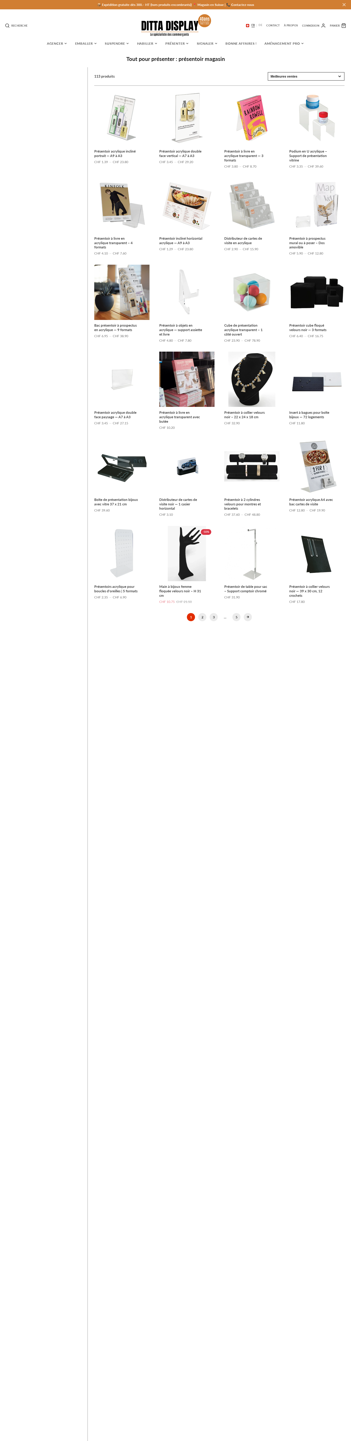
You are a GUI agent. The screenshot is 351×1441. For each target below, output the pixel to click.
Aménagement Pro (282, 43)
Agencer (55, 43)
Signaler (205, 43)
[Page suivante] (248, 617)
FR (253, 25)
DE (260, 25)
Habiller (145, 43)
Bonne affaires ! (241, 43)
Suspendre (115, 43)
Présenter (175, 43)
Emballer (84, 43)
